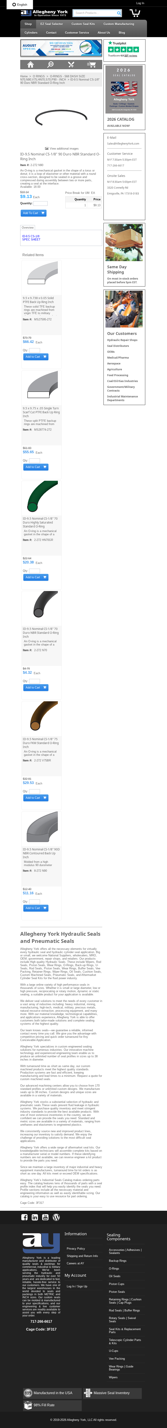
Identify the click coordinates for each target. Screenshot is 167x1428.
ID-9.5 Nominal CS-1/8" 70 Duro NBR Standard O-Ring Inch (41, 633)
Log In (140, 3)
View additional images (64, 148)
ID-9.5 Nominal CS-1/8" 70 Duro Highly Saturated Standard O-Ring (40, 522)
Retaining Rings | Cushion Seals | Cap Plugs (125, 1301)
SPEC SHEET (31, 239)
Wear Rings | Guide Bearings (121, 1368)
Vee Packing (117, 1358)
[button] (119, 13)
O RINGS (39, 76)
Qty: (25, 350)
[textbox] (94, 13)
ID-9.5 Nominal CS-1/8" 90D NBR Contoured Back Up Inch (41, 853)
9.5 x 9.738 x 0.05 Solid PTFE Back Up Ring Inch (38, 300)
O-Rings (114, 1268)
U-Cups (113, 1350)
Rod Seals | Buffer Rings (124, 1310)
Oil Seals (114, 1276)
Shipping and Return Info (82, 1256)
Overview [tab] (27, 227)
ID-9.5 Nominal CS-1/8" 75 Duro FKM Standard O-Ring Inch (41, 743)
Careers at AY (75, 1263)
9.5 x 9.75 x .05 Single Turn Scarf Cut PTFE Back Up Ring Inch (41, 412)
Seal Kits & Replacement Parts (125, 1331)
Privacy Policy (76, 1248)
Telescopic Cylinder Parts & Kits (125, 1341)
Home (24, 76)
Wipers (113, 1377)
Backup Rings (118, 1260)
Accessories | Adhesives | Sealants (125, 1251)
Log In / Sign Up (77, 1286)
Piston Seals (117, 1291)
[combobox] (97, 13)
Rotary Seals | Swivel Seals (122, 1319)
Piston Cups (116, 1284)
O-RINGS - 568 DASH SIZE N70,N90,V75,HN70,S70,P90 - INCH (52, 78)
